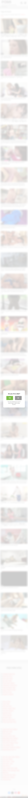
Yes (10, 398)
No (18, 398)
